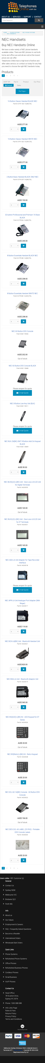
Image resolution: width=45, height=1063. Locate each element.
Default (9, 85)
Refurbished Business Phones (16, 968)
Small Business (11, 977)
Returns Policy (10, 1013)
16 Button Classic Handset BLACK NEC (22, 101)
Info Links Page (11, 1008)
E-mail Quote (23, 393)
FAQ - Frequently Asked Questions (18, 929)
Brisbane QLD (10, 899)
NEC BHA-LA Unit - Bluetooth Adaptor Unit (22, 679)
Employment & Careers (14, 924)
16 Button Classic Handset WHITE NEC (22, 139)
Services (17, 17)
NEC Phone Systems (29, 32)
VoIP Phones (10, 982)
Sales (19, 85)
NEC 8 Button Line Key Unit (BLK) (22, 403)
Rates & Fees (10, 1011)
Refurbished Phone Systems (16, 959)
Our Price (37, 82)
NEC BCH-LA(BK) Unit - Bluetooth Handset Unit (22, 641)
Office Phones (10, 963)
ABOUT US (6, 17)
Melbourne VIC (11, 895)
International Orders (12, 938)
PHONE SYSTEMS (15, 32)
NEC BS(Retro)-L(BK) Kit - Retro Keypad (22, 754)
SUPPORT (27, 17)
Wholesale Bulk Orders (13, 943)
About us (8, 915)
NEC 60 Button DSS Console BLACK (22, 366)
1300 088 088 (16, 1003)
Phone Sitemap (18, 1050)
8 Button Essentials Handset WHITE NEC (22, 293)
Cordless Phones (11, 972)
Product (26, 82)
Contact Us (9, 886)
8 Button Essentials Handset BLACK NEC (22, 256)
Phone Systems (11, 954)
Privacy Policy (10, 1016)
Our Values (9, 920)
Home (5, 32)
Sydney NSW (10, 890)
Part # (16, 82)
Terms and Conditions (13, 1019)
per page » (22, 91)
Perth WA (8, 904)
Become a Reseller (12, 934)
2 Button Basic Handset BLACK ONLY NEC (22, 177)
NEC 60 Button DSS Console (22, 331)
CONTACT (38, 17)
